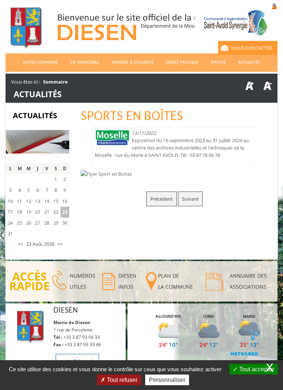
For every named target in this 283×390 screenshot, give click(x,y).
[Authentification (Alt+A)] (274, 5)
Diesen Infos (127, 281)
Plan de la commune (175, 281)
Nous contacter (251, 48)
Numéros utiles (82, 281)
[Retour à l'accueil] (128, 31)
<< (20, 244)
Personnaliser (167, 380)
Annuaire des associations (248, 281)
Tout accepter (256, 369)
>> (60, 244)
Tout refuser (121, 380)
